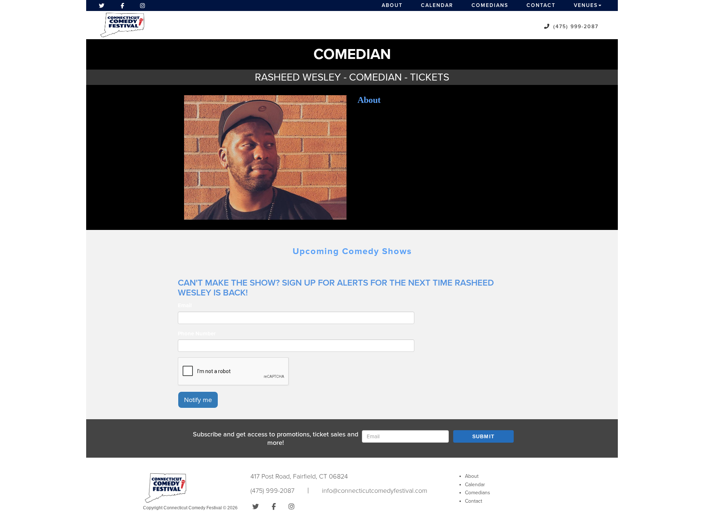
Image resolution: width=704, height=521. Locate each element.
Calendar (437, 5)
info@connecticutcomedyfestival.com (374, 491)
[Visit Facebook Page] (122, 5)
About (392, 5)
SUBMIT (483, 436)
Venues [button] (586, 5)
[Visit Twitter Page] (101, 5)
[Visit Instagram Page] (142, 5)
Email (185, 305)
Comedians (490, 5)
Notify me (198, 400)
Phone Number (197, 333)
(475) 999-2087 (575, 26)
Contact (541, 5)
